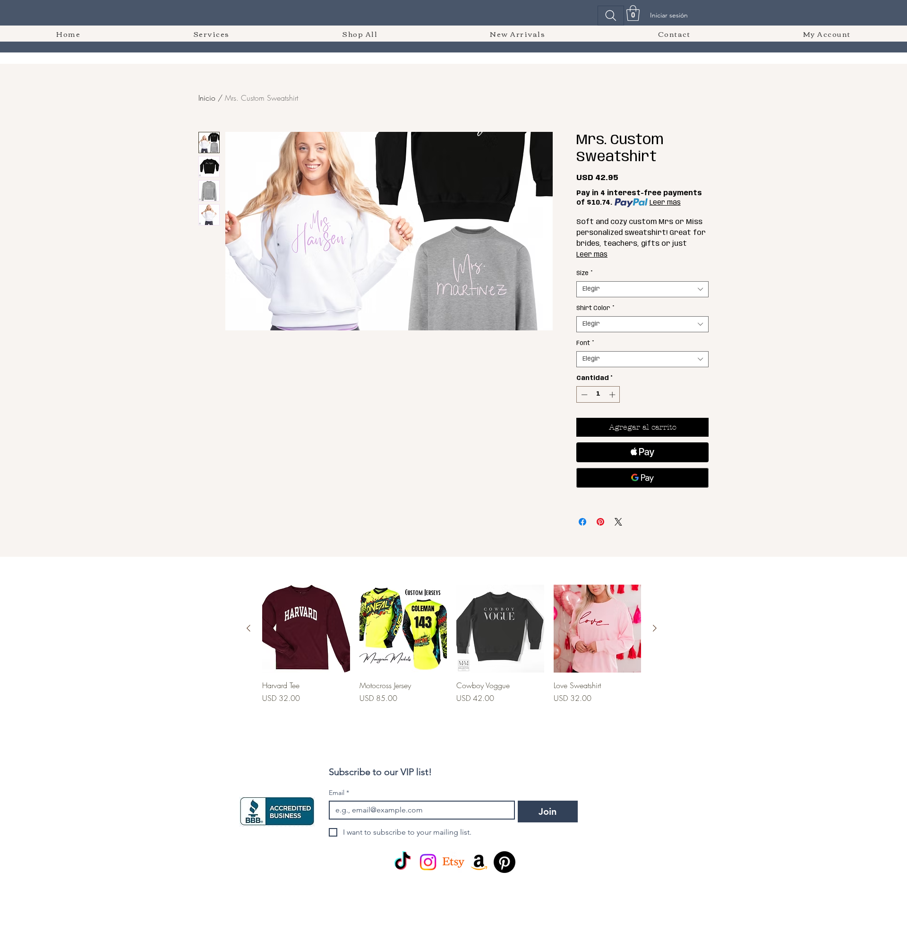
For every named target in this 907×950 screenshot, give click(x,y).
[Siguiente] (654, 628)
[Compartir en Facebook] (582, 521)
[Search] (611, 16)
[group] (451, 654)
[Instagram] (428, 862)
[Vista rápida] (306, 629)
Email (339, 793)
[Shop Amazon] (479, 862)
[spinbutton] (598, 395)
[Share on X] (618, 521)
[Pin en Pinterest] (600, 521)
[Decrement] (583, 395)
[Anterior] (248, 628)
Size (584, 273)
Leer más (665, 202)
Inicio (206, 98)
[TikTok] (402, 862)
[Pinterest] (504, 862)
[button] (633, 13)
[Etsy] (453, 862)
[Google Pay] (642, 478)
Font (585, 343)
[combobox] (642, 289)
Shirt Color (595, 308)
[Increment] (613, 395)
